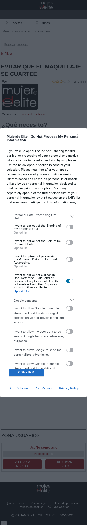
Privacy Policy (69, 388)
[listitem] (43, 216)
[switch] (69, 227)
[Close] (78, 137)
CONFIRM (26, 372)
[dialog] (43, 262)
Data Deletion (18, 388)
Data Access (43, 388)
